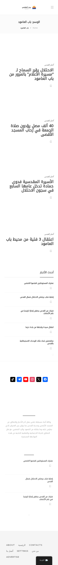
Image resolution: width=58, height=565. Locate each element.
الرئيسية (21, 545)
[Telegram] (19, 379)
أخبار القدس (49, 65)
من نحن (35, 551)
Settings (22, 551)
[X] (39, 379)
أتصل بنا (9, 551)
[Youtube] (25, 379)
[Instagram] (32, 379)
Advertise (12, 557)
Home (35, 28)
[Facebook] (45, 379)
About (10, 545)
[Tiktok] (13, 379)
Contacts (35, 545)
